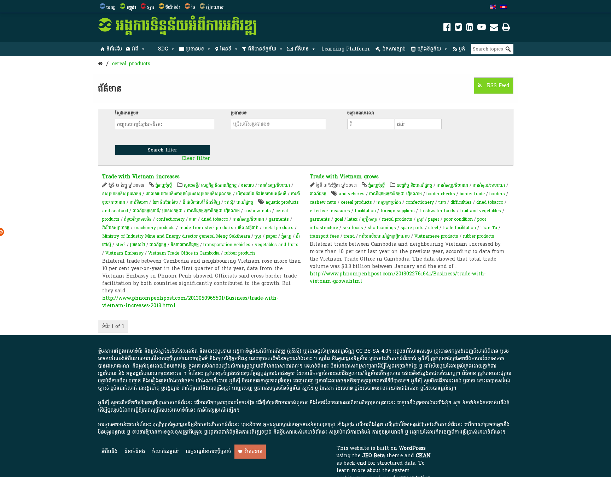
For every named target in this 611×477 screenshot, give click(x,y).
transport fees (324, 236)
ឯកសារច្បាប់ (394, 48)
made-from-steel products (206, 228)
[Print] (506, 28)
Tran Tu (489, 228)
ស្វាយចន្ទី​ (191, 185)
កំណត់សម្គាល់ (165, 451)
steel (121, 245)
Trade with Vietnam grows (344, 176)
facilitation (365, 211)
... (128, 290)
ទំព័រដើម (114, 48)
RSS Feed (497, 85)
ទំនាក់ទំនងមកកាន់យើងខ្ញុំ (486, 402)
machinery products (154, 228)
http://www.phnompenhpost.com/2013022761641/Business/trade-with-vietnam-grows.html (398, 277)
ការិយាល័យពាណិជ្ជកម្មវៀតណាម (384, 236)
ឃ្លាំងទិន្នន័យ (429, 48)
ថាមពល (247, 185)
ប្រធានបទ (195, 48)
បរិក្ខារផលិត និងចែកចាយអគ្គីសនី (261, 194)
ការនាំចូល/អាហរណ (489, 185)
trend (349, 236)
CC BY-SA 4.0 (372, 351)
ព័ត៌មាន (302, 48)
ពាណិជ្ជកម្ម (245, 202)
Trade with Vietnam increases (141, 176)
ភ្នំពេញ (286, 236)
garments (279, 219)
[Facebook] (447, 28)
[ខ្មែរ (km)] (503, 7)
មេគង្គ (111, 7)
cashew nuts (257, 211)
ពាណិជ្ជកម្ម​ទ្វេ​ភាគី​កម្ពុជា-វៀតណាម (213, 211)
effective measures (330, 211)
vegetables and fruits (276, 245)
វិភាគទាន (253, 451)
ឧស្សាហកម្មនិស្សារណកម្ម (121, 194)
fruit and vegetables (480, 211)
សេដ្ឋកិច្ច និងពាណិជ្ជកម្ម (219, 185)
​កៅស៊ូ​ (229, 202)
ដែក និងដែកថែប (165, 202)
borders (497, 194)
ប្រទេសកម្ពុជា (172, 211)
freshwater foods (437, 211)
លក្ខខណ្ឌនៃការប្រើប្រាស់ (208, 451)
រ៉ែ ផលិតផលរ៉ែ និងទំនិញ (201, 202)
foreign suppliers (397, 211)
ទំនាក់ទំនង (134, 451)
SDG (163, 48)
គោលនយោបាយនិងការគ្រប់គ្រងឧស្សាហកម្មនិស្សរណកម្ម (189, 194)
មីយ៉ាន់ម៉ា (172, 7)
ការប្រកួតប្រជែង (389, 202)
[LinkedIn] (469, 28)
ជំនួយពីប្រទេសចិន (138, 219)
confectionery (170, 219)
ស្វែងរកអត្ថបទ (127, 113)
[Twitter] (458, 28)
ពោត (193, 219)
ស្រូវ (258, 236)
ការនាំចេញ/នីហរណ (274, 185)
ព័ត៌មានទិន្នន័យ (262, 48)
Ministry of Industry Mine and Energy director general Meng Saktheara (176, 236)
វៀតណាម (214, 7)
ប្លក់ (462, 48)
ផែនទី (225, 48)
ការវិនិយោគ (139, 202)
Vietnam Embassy (124, 253)
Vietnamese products (436, 236)
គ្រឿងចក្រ (369, 219)
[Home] (100, 63)
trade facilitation (459, 228)
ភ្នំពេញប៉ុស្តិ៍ (164, 185)
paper (271, 236)
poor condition (458, 219)
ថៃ (193, 7)
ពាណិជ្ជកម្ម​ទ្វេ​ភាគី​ (146, 211)
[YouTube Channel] (481, 28)
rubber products (240, 253)
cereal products (131, 63)
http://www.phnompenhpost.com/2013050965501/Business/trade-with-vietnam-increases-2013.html (190, 302)
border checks (440, 194)
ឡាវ (151, 7)
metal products (278, 228)
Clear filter (196, 158)
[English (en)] (493, 7)
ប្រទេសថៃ (137, 245)
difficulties (461, 202)
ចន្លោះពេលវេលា (360, 113)
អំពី (135, 48)
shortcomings (382, 228)
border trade (472, 194)
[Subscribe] (494, 28)
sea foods (353, 228)
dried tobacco (214, 219)
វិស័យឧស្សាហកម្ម (115, 228)
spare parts (412, 228)
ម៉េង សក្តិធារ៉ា (248, 228)
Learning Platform (345, 48)
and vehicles (352, 194)
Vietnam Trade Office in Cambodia (184, 253)
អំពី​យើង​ (109, 451)
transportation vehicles (226, 245)
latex (352, 219)
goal (338, 219)
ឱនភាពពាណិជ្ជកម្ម (185, 245)
